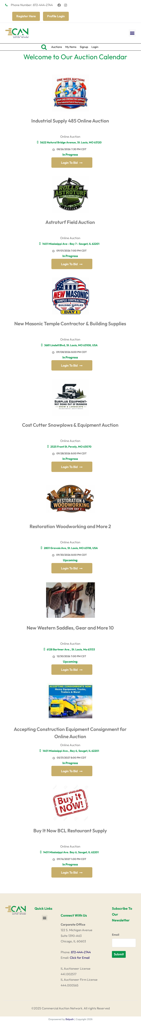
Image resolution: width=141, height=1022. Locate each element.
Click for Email (80, 958)
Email (115, 934)
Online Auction (70, 137)
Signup (84, 47)
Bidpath (70, 1019)
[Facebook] (59, 5)
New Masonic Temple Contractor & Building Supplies (70, 323)
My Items (70, 47)
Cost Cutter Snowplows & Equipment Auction (70, 425)
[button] (132, 33)
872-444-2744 (81, 952)
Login (94, 47)
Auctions (56, 47)
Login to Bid (69, 163)
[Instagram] (65, 5)
